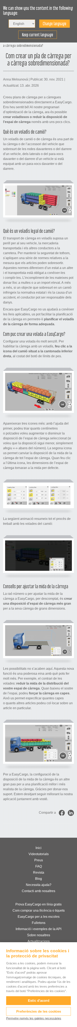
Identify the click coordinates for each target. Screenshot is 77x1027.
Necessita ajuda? (38, 885)
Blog (38, 878)
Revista (38, 872)
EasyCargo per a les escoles (39, 916)
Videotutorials (39, 854)
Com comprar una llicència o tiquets (39, 910)
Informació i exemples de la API (38, 929)
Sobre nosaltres (38, 935)
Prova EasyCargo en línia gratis (38, 904)
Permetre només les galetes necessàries (33, 1018)
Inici (38, 848)
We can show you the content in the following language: (38, 11)
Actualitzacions (39, 941)
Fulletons (38, 923)
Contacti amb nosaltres (38, 891)
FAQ (38, 866)
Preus (38, 860)
